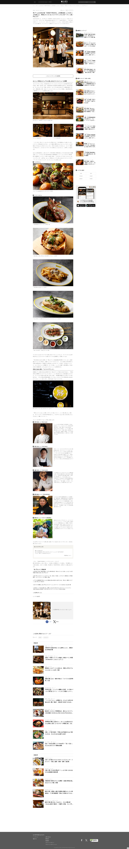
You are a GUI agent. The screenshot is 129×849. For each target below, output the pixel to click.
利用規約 (47, 840)
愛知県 (81, 178)
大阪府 (91, 176)
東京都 (81, 176)
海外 (91, 173)
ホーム (34, 5)
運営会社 (47, 838)
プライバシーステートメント (51, 844)
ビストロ (70, 10)
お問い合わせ (48, 836)
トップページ (35, 836)
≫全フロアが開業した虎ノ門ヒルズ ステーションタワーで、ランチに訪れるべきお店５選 (52, 584)
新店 (67, 10)
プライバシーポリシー (49, 842)
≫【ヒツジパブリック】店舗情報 (53, 76)
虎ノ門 (63, 10)
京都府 (91, 178)
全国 (81, 173)
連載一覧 (34, 838)
